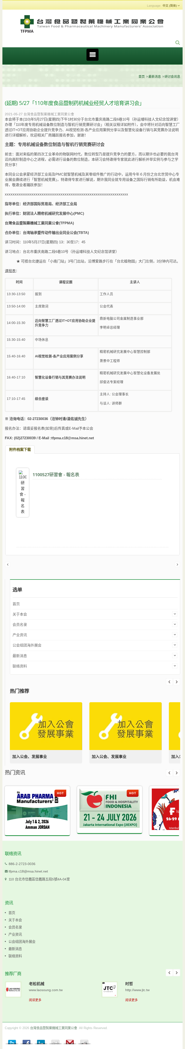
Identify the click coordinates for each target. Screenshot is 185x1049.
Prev (176, 681)
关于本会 (20, 614)
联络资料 (20, 666)
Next (169, 681)
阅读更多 (35, 1000)
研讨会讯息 (172, 76)
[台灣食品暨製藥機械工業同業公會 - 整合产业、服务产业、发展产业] (92, 23)
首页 (142, 76)
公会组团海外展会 (27, 645)
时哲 (129, 983)
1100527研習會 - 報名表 (56, 474)
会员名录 (20, 624)
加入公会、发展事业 (29, 757)
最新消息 (154, 76)
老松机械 (36, 983)
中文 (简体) (170, 5)
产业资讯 (20, 635)
